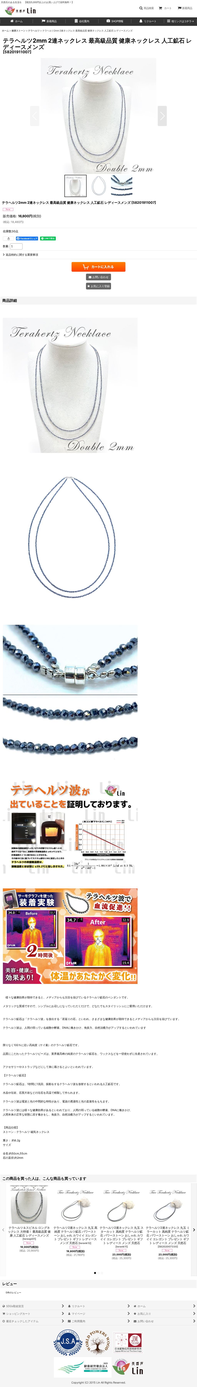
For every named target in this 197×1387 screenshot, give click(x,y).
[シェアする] (8, 238)
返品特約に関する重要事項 (22, 254)
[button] (146, 8)
